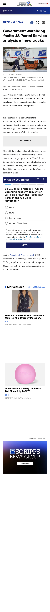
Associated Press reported (22, 254)
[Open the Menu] (4, 4)
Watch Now (42, 4)
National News (13, 22)
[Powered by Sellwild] (41, 438)
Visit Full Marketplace (36, 287)
